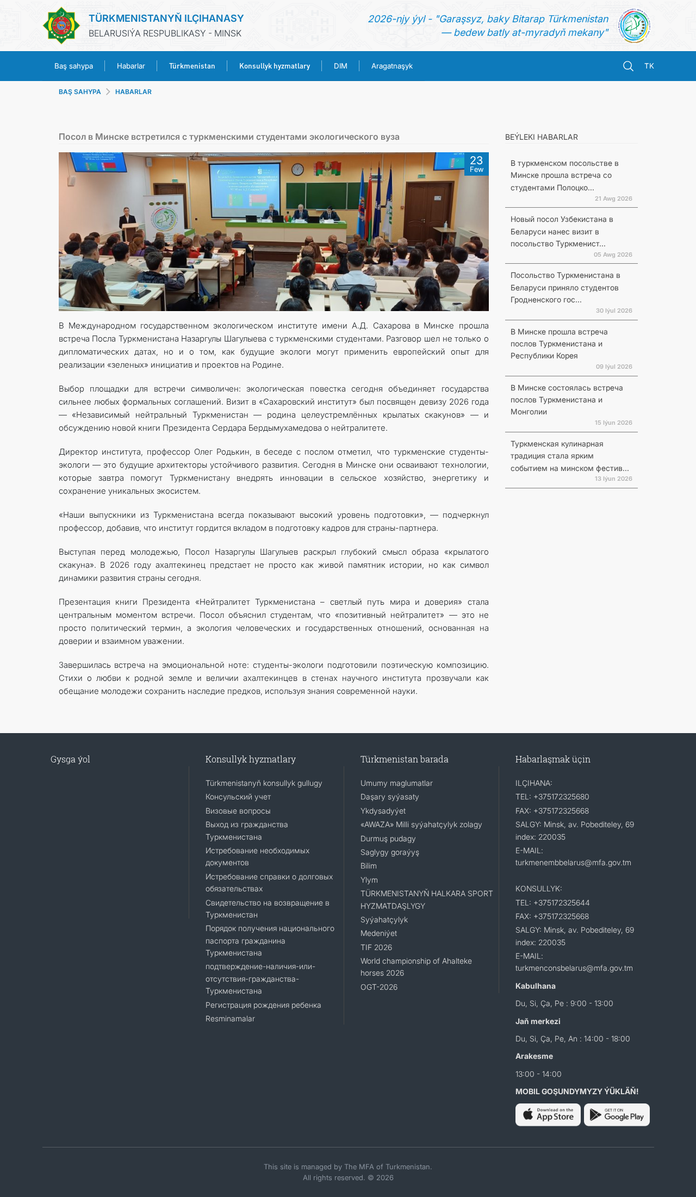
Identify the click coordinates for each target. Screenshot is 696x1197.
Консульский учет (238, 796)
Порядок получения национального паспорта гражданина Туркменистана (270, 940)
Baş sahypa (73, 65)
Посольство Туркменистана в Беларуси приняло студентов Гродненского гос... (565, 287)
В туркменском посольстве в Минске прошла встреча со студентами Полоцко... (565, 175)
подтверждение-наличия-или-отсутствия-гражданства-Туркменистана (260, 978)
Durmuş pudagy (388, 838)
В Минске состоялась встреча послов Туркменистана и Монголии (567, 400)
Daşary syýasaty (390, 796)
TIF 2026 (376, 947)
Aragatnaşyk (392, 65)
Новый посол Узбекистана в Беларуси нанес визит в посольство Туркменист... (562, 231)
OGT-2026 (379, 986)
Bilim (369, 865)
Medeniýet (379, 933)
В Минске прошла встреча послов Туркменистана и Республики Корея (559, 344)
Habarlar (131, 65)
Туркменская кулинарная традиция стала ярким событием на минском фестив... (570, 456)
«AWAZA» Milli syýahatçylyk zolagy (421, 824)
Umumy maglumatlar (397, 782)
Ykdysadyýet (383, 810)
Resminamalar (230, 1018)
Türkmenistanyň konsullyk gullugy (264, 782)
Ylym (369, 879)
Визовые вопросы (238, 810)
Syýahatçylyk (384, 919)
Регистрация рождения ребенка (263, 1004)
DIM (340, 65)
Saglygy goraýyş (390, 852)
